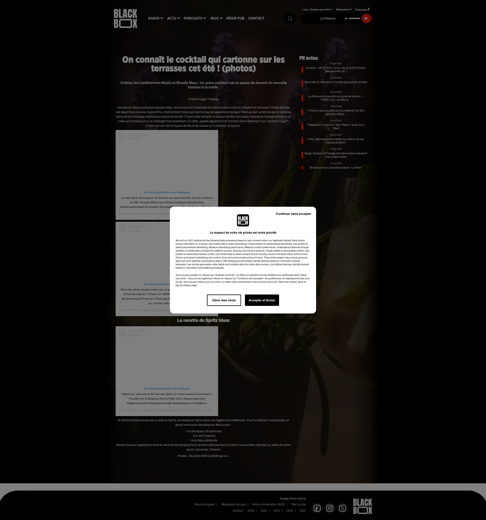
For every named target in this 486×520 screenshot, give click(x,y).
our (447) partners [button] (193, 240)
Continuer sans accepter (293, 213)
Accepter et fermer (262, 300)
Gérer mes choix (224, 300)
